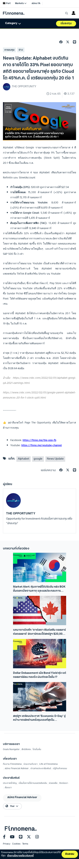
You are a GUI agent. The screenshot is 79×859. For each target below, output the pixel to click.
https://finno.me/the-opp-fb (39, 440)
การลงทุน (9, 50)
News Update (55, 459)
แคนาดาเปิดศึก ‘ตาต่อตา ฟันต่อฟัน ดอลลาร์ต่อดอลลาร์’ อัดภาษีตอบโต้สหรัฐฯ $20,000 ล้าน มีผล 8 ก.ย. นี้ (39, 632)
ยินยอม (69, 854)
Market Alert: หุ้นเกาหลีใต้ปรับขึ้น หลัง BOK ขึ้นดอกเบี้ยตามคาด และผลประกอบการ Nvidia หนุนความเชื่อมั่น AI (39, 589)
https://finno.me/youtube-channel (41, 445)
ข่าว (21, 50)
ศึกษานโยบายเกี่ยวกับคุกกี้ (20, 856)
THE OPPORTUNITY (20, 513)
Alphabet (23, 459)
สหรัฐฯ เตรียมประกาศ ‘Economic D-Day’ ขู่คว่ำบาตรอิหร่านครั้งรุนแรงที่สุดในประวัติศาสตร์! (39, 718)
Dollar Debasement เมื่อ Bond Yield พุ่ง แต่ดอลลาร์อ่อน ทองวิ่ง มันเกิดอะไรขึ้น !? (39, 675)
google (38, 459)
